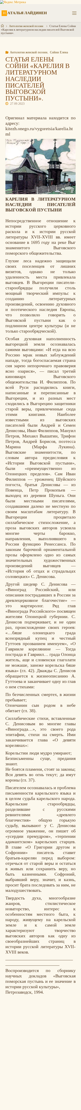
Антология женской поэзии (26, 26)
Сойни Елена (59, 52)
